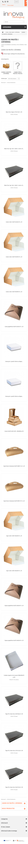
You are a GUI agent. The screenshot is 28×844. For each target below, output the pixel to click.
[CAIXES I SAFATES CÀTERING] (6, 66)
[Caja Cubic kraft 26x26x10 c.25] (14, 556)
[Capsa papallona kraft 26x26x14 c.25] (14, 625)
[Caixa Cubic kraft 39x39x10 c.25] (14, 277)
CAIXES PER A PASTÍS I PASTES (17, 72)
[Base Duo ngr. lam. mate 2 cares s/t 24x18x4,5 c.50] (14, 134)
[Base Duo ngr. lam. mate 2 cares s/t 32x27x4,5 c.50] (14, 170)
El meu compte (5, 827)
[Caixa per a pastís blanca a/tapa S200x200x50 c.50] (14, 347)
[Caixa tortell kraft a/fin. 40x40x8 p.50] (14, 416)
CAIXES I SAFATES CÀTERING (6, 72)
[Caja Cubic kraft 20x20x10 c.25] (14, 521)
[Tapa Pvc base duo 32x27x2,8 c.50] (14, 772)
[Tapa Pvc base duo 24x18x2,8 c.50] (14, 699)
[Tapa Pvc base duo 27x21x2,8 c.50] (14, 736)
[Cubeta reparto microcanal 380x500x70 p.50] (14, 660)
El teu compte (11, 5)
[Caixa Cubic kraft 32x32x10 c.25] (14, 207)
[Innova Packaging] (14, 15)
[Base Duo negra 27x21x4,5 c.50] (14, 97)
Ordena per (4, 78)
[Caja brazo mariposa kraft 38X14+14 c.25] (14, 486)
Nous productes (8, 808)
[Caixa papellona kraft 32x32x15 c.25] (14, 312)
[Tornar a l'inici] (2, 32)
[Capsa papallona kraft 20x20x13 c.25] (14, 591)
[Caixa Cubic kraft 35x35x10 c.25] (14, 242)
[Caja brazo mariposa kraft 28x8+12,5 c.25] (14, 451)
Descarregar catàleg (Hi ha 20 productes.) (14, 53)
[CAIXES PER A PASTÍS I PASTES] (18, 66)
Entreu (3, 4)
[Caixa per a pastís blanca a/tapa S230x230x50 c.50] (14, 381)
